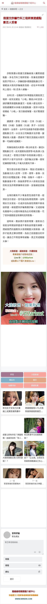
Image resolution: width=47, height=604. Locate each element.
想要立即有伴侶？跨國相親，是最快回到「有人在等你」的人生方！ (13, 438)
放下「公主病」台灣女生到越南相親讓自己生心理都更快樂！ (34, 461)
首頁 (5, 9)
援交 (35, 380)
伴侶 (12, 374)
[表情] (39, 552)
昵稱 (7, 559)
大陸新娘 (35, 374)
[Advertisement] (23, 50)
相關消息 (12, 385)
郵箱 (7, 565)
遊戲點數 (35, 385)
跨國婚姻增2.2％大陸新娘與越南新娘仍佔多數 (34, 411)
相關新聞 (13, 9)
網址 (7, 572)
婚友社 (12, 380)
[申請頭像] (41, 534)
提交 (12, 579)
